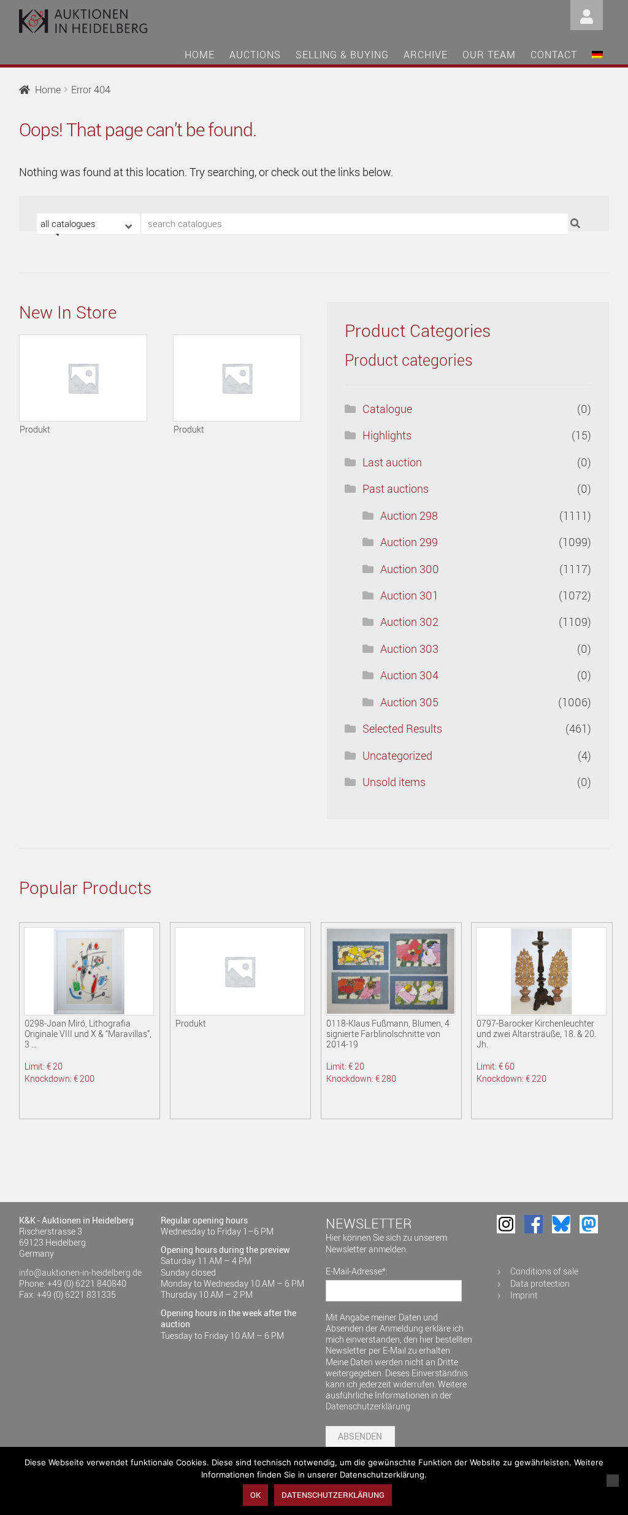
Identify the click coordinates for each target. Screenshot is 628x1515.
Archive (426, 54)
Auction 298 (409, 515)
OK (255, 1494)
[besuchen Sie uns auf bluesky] (561, 1224)
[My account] (586, 14)
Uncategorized (397, 755)
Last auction (392, 462)
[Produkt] (83, 378)
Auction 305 (409, 702)
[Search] (577, 224)
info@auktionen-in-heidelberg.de (80, 1272)
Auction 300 (409, 568)
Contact (553, 54)
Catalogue (387, 408)
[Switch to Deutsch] (597, 56)
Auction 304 (409, 675)
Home (200, 54)
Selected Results (402, 728)
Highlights (387, 435)
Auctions (255, 54)
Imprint (524, 1295)
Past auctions (395, 488)
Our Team (489, 54)
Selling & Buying (342, 54)
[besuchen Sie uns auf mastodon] (589, 1224)
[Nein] (613, 1481)
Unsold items (394, 781)
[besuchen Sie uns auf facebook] (533, 1224)
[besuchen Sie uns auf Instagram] (506, 1224)
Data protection (540, 1283)
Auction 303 (409, 648)
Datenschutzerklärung (368, 1406)
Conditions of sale (544, 1271)
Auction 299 (409, 541)
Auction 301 (409, 595)
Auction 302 (409, 621)
